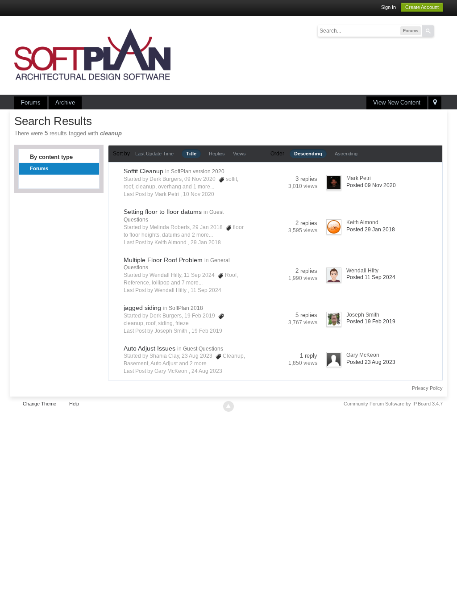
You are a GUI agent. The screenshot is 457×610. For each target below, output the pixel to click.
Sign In (388, 7)
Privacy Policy (427, 388)
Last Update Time (154, 153)
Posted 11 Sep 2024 (370, 277)
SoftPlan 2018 (186, 308)
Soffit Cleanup (143, 171)
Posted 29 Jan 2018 (370, 229)
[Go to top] (228, 406)
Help (74, 403)
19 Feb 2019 (206, 331)
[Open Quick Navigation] (434, 102)
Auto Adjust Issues (149, 348)
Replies (217, 153)
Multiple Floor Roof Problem (163, 259)
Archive (65, 102)
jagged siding (142, 307)
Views (239, 153)
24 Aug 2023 (206, 371)
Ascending (346, 153)
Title (191, 153)
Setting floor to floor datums (163, 211)
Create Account (422, 7)
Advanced (439, 30)
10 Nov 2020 (198, 194)
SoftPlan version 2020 (197, 171)
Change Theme (39, 403)
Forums (31, 102)
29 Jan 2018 (206, 242)
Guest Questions (203, 349)
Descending (308, 153)
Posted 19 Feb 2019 (370, 321)
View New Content (396, 102)
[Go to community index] (92, 54)
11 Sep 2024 (206, 290)
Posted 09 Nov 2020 (371, 185)
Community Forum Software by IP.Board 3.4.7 (393, 403)
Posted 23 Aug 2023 (370, 362)
